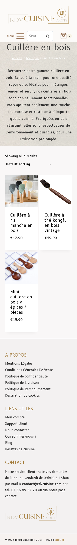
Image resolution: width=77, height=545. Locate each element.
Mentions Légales (18, 364)
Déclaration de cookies (22, 396)
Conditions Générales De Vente (29, 370)
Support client (16, 424)
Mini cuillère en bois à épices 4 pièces (21, 302)
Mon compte (15, 417)
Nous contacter (17, 430)
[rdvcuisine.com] (38, 15)
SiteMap (60, 539)
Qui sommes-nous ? (21, 436)
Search (49, 36)
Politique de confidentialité (27, 376)
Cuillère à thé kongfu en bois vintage (55, 223)
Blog (8, 443)
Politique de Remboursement (27, 389)
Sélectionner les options (23, 247)
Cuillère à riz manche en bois (21, 223)
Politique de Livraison (22, 383)
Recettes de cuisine (20, 449)
